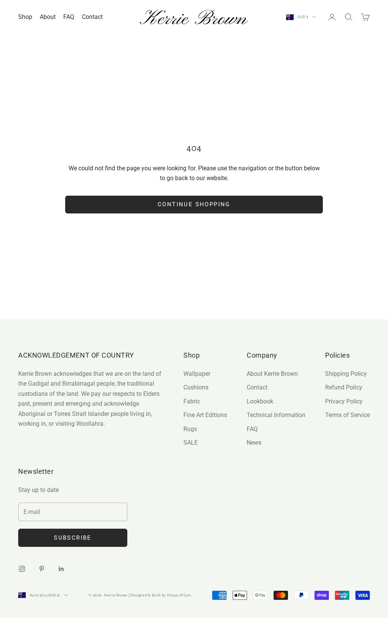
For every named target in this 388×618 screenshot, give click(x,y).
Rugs (190, 429)
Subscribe (73, 537)
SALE (190, 442)
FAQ (68, 16)
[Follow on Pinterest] (41, 569)
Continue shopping (194, 204)
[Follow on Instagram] (22, 569)
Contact (92, 16)
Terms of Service (347, 415)
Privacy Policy (344, 401)
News (254, 442)
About (48, 16)
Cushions (195, 387)
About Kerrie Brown (272, 373)
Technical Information (276, 415)
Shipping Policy (346, 373)
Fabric (191, 401)
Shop (25, 16)
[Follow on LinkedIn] (61, 569)
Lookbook (260, 401)
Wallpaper (196, 373)
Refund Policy (343, 387)
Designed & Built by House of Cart (160, 595)
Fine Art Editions (205, 415)
